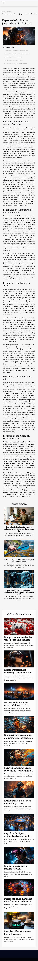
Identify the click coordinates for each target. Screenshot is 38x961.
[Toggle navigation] (3, 2)
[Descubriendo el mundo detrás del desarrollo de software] (19, 691)
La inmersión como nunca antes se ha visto (16, 50)
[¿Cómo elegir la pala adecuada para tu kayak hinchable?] (19, 548)
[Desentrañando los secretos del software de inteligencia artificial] (19, 724)
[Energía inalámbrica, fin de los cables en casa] (19, 920)
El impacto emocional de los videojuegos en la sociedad (18, 638)
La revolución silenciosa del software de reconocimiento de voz (18, 771)
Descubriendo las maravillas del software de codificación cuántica (18, 901)
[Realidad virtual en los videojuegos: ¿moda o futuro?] (19, 659)
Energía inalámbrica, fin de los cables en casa (17, 932)
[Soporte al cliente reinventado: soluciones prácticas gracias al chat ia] (19, 516)
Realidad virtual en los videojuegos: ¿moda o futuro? (18, 671)
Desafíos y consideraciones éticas (13, 60)
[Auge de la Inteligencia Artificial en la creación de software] (19, 822)
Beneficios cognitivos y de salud (13, 57)
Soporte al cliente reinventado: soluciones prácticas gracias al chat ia (19, 529)
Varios (9, 12)
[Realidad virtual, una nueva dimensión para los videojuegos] (19, 789)
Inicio (3, 12)
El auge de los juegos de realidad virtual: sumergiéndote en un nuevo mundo (18, 870)
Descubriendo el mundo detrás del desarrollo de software (16, 705)
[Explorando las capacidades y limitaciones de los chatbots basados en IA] (19, 579)
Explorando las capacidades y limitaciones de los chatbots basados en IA (19, 592)
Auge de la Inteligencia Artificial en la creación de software (17, 836)
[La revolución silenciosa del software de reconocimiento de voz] (19, 757)
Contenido (9, 47)
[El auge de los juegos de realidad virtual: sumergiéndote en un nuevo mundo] (19, 855)
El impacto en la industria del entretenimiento (17, 54)
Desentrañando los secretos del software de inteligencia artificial (18, 738)
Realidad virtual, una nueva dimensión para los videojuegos (17, 803)
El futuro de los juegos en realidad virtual (15, 63)
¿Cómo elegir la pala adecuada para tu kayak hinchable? (19, 560)
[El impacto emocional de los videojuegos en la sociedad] (19, 626)
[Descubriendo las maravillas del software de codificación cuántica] (19, 888)
